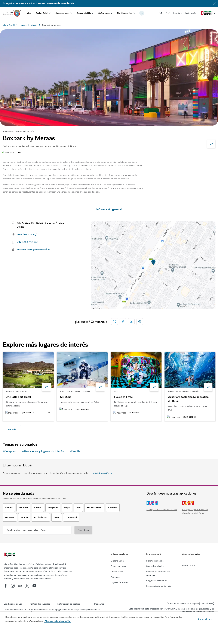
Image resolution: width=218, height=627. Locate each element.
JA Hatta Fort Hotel (18, 397)
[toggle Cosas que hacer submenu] (71, 13)
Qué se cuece (104, 13)
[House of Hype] (136, 370)
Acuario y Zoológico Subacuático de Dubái (188, 399)
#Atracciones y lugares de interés (43, 451)
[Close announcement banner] (214, 3)
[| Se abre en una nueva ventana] (13, 586)
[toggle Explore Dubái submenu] (50, 13)
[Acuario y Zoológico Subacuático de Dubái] (190, 370)
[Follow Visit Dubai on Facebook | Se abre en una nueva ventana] (5, 586)
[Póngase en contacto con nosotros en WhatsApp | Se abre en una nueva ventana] (114, 321)
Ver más (12, 429)
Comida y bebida (84, 13)
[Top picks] (167, 13)
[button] (205, 619)
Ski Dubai (66, 397)
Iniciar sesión (190, 13)
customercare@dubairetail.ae (33, 250)
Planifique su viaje (124, 13)
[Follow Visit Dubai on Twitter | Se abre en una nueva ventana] (27, 586)
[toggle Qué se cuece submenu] (111, 13)
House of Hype (123, 397)
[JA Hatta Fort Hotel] (28, 370)
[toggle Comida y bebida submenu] (92, 13)
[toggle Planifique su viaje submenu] (134, 13)
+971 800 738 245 (27, 242)
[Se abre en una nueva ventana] (123, 321)
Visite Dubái (9, 25)
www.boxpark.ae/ (27, 235)
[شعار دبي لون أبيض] (10, 555)
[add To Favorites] (211, 143)
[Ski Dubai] (82, 370)
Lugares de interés (28, 25)
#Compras (9, 451)
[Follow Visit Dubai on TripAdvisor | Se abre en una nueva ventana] (20, 586)
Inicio (29, 13)
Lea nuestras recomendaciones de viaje (55, 3)
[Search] (161, 13)
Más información (101, 473)
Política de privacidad (198, 609)
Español (176, 13)
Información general (109, 209)
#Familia (75, 451)
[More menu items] (141, 13)
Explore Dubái (42, 13)
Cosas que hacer (62, 13)
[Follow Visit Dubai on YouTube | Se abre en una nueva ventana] (34, 586)
